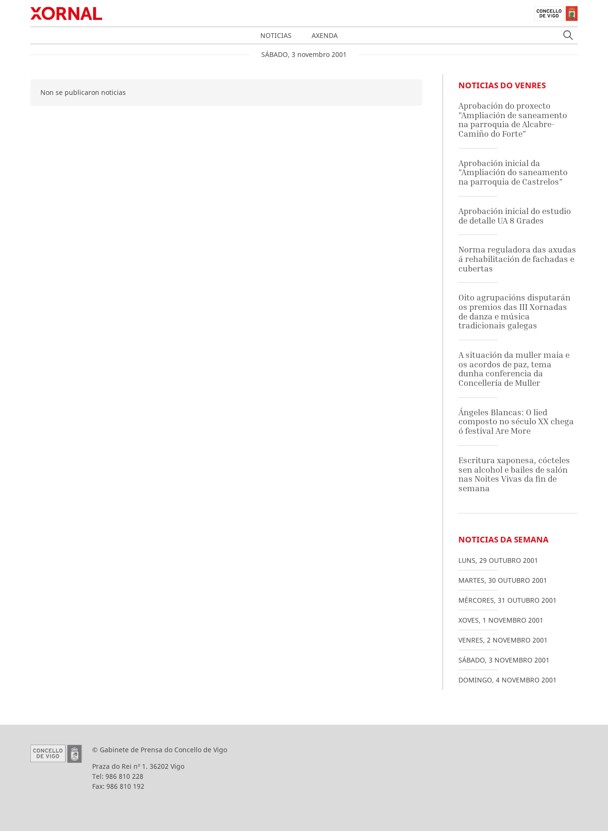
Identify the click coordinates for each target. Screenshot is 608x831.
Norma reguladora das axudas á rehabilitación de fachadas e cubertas (517, 258)
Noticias (276, 35)
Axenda (325, 35)
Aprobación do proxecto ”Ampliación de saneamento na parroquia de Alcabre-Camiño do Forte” (512, 120)
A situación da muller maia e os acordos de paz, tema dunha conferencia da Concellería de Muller (514, 369)
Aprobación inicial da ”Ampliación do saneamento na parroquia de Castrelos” (513, 172)
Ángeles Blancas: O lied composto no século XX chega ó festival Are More (516, 421)
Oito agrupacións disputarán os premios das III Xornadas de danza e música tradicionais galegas (514, 311)
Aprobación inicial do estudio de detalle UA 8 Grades (514, 215)
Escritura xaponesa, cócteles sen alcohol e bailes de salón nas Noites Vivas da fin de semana (514, 474)
